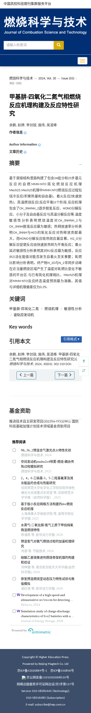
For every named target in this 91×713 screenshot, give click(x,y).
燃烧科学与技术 (21, 78)
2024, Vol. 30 (47, 78)
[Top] (84, 361)
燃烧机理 (51, 309)
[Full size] (84, 371)
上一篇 (28, 375)
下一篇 (63, 375)
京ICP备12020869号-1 (32, 670)
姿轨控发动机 (24, 315)
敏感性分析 (73, 309)
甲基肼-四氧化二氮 (24, 309)
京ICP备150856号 (62, 670)
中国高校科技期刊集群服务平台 (27, 4)
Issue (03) (67, 78)
